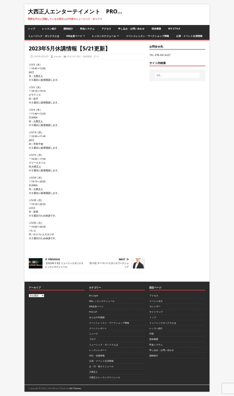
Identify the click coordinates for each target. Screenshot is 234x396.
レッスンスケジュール (104, 36)
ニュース (93, 333)
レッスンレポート (98, 350)
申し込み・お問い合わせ (131, 28)
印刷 (151, 333)
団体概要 (156, 28)
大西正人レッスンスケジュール (104, 377)
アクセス (106, 28)
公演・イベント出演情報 (189, 36)
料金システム (87, 28)
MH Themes (75, 388)
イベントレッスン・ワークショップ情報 (147, 36)
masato (57, 56)
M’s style (174, 28)
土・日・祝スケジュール (101, 366)
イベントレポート (98, 328)
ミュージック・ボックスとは (43, 36)
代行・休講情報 (84, 56)
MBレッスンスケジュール (102, 301)
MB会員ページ (74, 36)
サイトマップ (156, 311)
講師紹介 (68, 28)
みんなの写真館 (97, 317)
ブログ (92, 339)
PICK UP (71, 56)
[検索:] (177, 75)
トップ (31, 28)
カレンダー (155, 306)
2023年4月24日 (41, 56)
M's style (93, 295)
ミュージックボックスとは (162, 322)
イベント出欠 (156, 301)
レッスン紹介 (49, 28)
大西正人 (93, 371)
